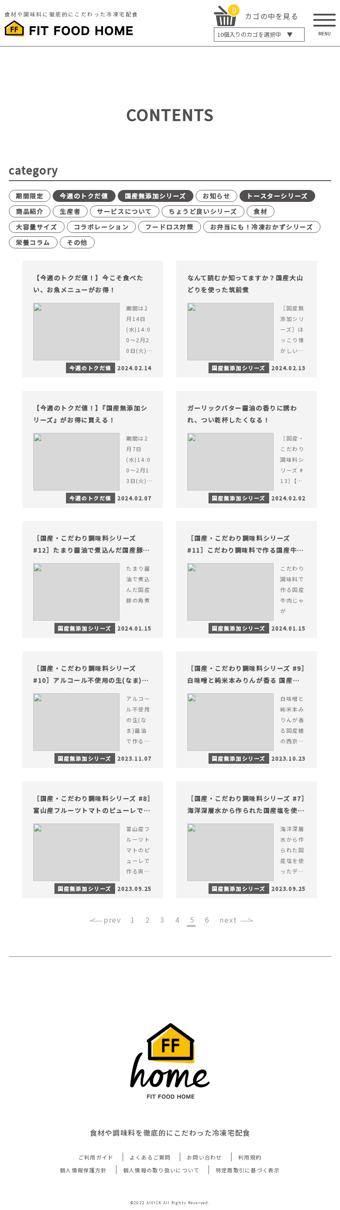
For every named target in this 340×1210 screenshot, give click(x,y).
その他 (77, 242)
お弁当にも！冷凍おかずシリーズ (261, 226)
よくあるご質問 (150, 1157)
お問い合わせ (204, 1157)
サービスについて (124, 211)
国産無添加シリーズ (155, 195)
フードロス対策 (169, 226)
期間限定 (29, 195)
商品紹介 (29, 211)
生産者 (70, 211)
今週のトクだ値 (84, 195)
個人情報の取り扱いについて (161, 1170)
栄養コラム (33, 242)
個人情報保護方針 (83, 1170)
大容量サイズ (37, 226)
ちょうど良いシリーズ (203, 211)
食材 (260, 211)
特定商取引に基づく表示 (248, 1170)
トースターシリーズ (277, 195)
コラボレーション (101, 226)
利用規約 (250, 1157)
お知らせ (216, 195)
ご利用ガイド (96, 1157)
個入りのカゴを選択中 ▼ (255, 34)
